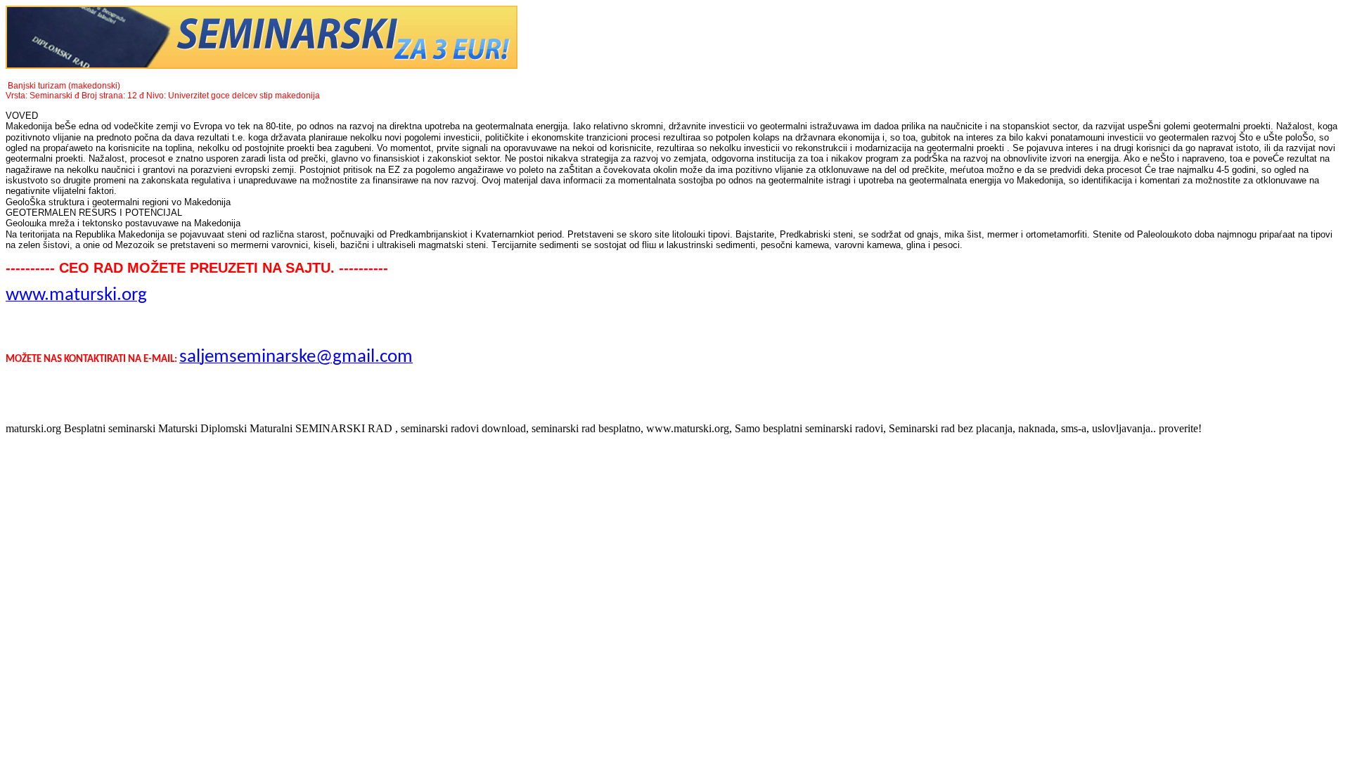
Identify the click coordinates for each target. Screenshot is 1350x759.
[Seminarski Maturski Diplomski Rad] (262, 65)
